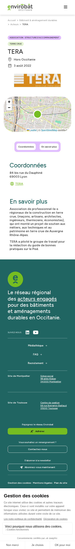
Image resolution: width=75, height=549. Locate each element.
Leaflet (33, 130)
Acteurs (14, 24)
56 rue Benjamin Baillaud (53, 405)
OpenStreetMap (49, 130)
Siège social (46, 376)
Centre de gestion (50, 402)
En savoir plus (49, 146)
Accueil (12, 20)
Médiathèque (35, 345)
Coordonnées (26, 146)
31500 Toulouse (49, 408)
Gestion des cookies (19, 483)
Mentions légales (42, 483)
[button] (37, 114)
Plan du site (60, 483)
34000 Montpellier (50, 381)
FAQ (35, 354)
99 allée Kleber (48, 378)
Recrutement (35, 363)
